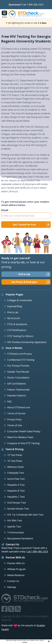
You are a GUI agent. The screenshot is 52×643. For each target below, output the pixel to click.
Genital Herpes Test (18, 508)
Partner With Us (16, 563)
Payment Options (16, 395)
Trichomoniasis (15, 532)
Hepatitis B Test (16, 490)
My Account (13, 318)
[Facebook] (4, 610)
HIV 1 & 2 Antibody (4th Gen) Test (25, 514)
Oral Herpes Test (16, 502)
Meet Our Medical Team (20, 437)
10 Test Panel (14, 460)
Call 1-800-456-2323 (32, 4)
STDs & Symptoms (17, 324)
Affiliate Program (16, 569)
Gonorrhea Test (16, 478)
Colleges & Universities (19, 300)
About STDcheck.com (18, 407)
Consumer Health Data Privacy (23, 431)
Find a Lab (12, 312)
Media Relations (16, 575)
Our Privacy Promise (18, 365)
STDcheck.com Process (19, 353)
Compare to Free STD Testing (23, 443)
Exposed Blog (14, 306)
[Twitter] (11, 610)
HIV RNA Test (14, 520)
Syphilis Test (14, 526)
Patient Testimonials (18, 389)
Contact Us (13, 581)
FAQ (9, 401)
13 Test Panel (14, 455)
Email (4, 210)
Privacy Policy (14, 419)
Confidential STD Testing (20, 359)
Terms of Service (16, 413)
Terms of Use (14, 425)
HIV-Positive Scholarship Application (27, 342)
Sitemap (11, 587)
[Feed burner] (18, 610)
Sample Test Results (18, 371)
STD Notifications (16, 330)
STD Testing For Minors (20, 336)
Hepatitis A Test (16, 484)
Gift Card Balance (16, 383)
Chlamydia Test (15, 472)
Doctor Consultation (18, 377)
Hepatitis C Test (16, 496)
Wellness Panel (15, 466)
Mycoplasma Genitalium (20, 538)
